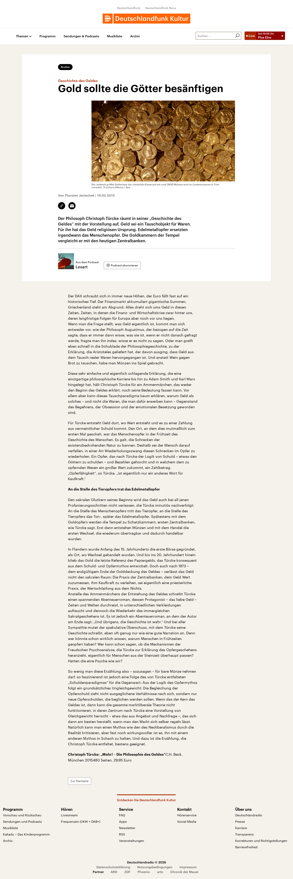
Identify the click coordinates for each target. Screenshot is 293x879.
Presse (240, 821)
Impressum (188, 867)
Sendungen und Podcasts (22, 821)
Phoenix (144, 872)
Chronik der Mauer (184, 872)
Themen (22, 36)
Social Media (186, 821)
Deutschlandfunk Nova (160, 8)
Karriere (241, 828)
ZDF (127, 872)
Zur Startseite (79, 781)
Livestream (69, 815)
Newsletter (127, 828)
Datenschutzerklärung (113, 867)
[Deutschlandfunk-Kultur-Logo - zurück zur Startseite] (146, 19)
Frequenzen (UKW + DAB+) (80, 821)
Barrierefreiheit (246, 847)
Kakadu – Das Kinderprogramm (26, 834)
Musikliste (114, 36)
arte (160, 872)
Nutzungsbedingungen (154, 867)
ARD (114, 872)
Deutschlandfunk (128, 8)
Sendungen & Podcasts (81, 36)
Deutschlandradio (248, 815)
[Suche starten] (237, 35)
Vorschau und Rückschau (22, 815)
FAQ (122, 815)
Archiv (135, 36)
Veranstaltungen (131, 840)
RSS (122, 834)
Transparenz (244, 834)
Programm (47, 36)
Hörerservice (187, 815)
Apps (123, 821)
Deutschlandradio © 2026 (146, 862)
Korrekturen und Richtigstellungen (261, 840)
